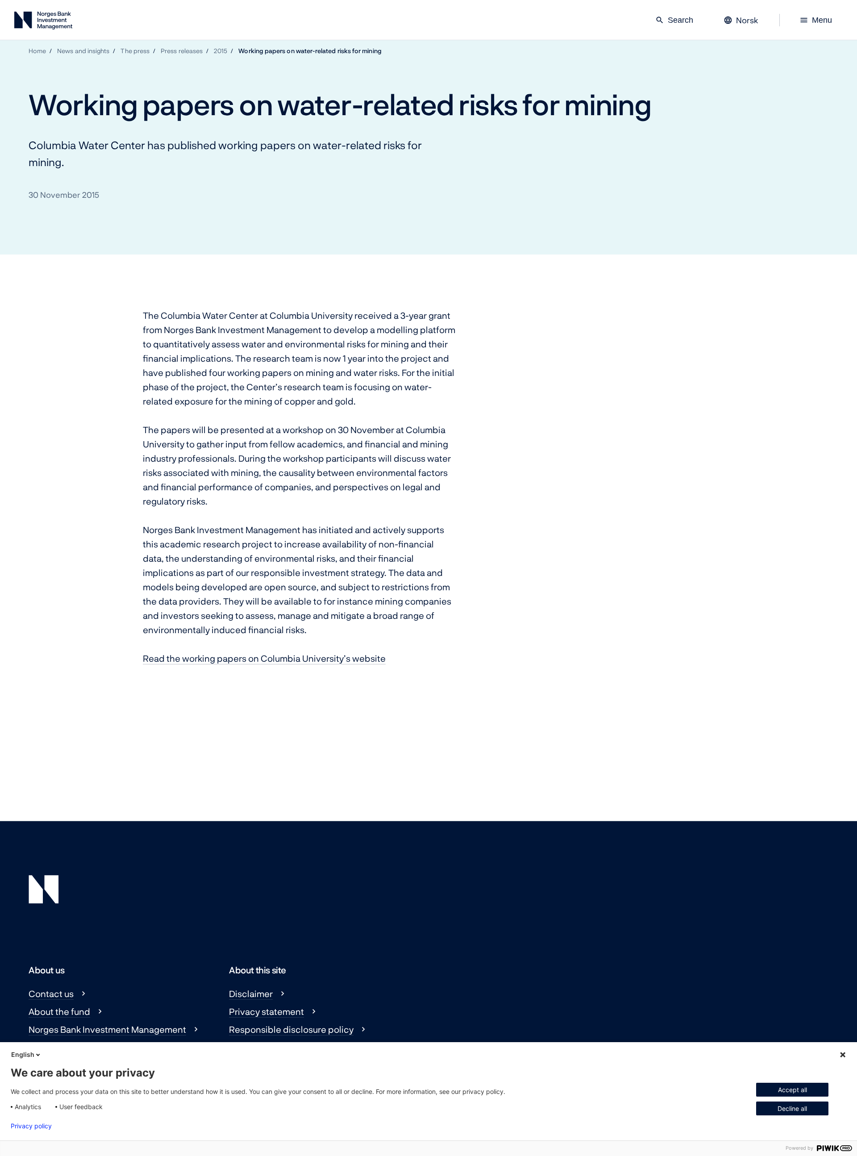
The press (135, 50)
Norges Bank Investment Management (107, 1029)
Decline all (792, 1108)
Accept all (792, 1089)
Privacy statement (266, 1011)
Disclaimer (251, 993)
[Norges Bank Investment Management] (43, 22)
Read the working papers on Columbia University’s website (264, 658)
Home (37, 50)
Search (674, 20)
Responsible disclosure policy (291, 1029)
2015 (220, 50)
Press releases (182, 50)
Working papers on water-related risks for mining (309, 50)
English (22, 1054)
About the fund (59, 1011)
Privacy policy (31, 1126)
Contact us (51, 993)
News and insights (83, 50)
